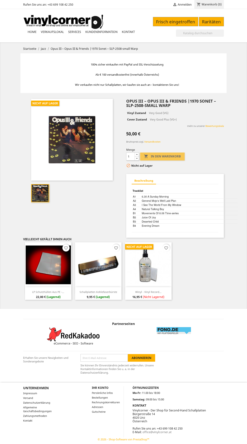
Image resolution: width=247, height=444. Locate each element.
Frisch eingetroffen (175, 22)
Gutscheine (99, 411)
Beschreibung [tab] (143, 180)
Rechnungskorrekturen (106, 402)
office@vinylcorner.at (157, 432)
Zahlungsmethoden (35, 416)
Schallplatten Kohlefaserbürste (98, 292)
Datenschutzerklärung (36, 402)
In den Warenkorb (162, 156)
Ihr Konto (100, 388)
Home (32, 32)
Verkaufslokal (52, 32)
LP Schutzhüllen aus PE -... (48, 292)
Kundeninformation (101, 32)
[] (222, 35)
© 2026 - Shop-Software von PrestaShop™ (123, 439)
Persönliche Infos (102, 393)
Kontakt (128, 32)
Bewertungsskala (214, 126)
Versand (28, 398)
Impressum (30, 393)
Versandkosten (152, 141)
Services (74, 32)
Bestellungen (100, 397)
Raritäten (211, 22)
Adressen (97, 407)
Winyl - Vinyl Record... (148, 292)
